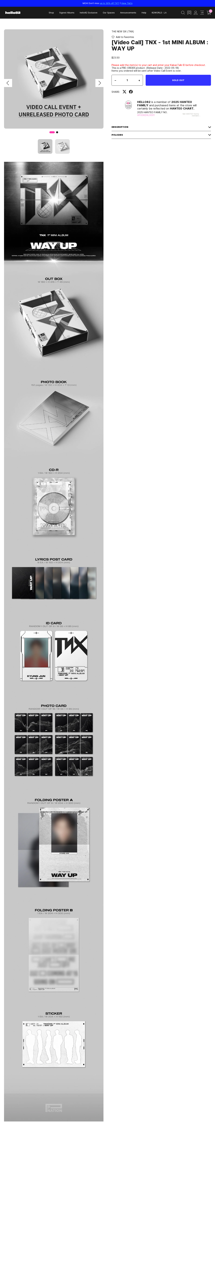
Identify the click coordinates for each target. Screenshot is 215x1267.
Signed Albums (66, 12)
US (202, 12)
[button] (8, 83)
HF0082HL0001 (146, 115)
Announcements (128, 12)
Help (144, 12)
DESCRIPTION (120, 127)
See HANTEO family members (190, 115)
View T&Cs (127, 3)
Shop (51, 12)
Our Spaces (109, 12)
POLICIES (117, 134)
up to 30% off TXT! (109, 3)
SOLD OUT (178, 80)
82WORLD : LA (159, 12)
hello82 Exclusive (88, 12)
